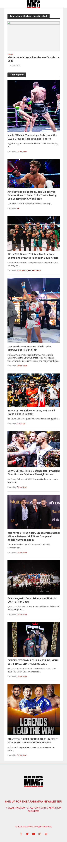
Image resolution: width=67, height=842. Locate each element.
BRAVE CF (21, 423)
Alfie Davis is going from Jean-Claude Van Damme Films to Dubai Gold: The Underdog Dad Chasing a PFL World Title (32, 195)
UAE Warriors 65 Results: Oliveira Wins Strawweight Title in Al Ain (29, 348)
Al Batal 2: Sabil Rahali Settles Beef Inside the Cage (33, 59)
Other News (22, 151)
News (10, 55)
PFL (18, 208)
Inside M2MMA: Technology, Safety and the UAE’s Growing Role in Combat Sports (32, 137)
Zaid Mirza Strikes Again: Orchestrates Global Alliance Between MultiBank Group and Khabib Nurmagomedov (33, 536)
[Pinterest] (46, 834)
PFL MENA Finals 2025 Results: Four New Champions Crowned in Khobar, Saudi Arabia (32, 256)
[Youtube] (33, 834)
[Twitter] (27, 834)
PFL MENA (36, 270)
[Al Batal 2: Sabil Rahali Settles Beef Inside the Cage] (33, 35)
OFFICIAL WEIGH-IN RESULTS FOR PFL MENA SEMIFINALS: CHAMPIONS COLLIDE (32, 662)
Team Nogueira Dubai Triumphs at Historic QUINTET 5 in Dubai (31, 600)
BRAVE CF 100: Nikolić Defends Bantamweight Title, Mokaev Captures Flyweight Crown (33, 472)
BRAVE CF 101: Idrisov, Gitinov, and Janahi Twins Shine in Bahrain (31, 412)
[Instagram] (39, 834)
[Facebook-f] (21, 834)
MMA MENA (22, 270)
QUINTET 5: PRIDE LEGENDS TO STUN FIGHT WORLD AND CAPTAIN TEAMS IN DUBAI (32, 740)
